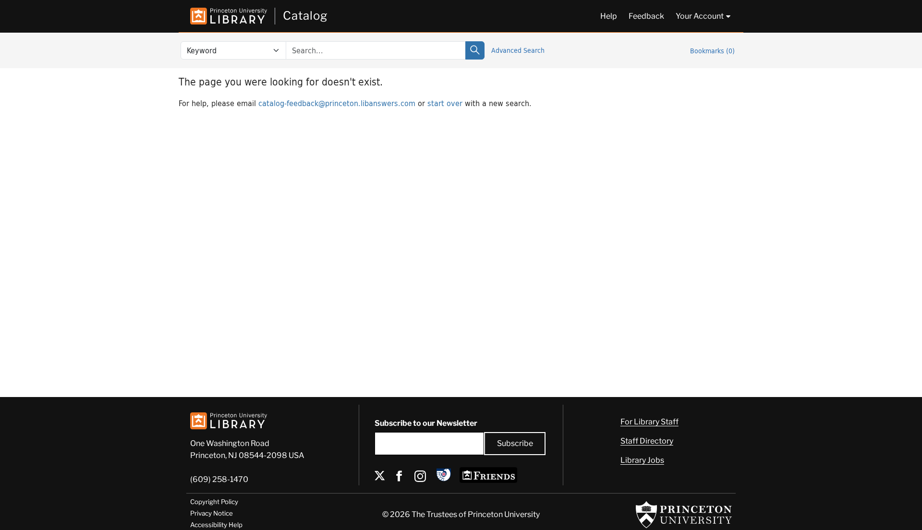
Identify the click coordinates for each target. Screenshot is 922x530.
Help (608, 16)
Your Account (700, 16)
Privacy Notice (211, 513)
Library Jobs (642, 460)
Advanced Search (518, 50)
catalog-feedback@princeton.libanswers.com (336, 103)
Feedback (646, 16)
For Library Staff (649, 421)
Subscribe (515, 443)
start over (444, 103)
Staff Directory (646, 441)
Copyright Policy (214, 502)
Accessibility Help (216, 525)
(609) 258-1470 (219, 479)
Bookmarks (712, 51)
